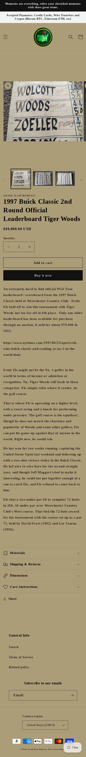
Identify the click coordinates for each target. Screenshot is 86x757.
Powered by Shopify (57, 749)
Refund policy (19, 667)
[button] (5, 37)
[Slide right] (81, 180)
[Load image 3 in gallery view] (65, 179)
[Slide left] (5, 180)
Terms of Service (21, 657)
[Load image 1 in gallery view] (21, 179)
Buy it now (43, 275)
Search (14, 647)
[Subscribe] (72, 695)
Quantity (9, 238)
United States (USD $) (41, 725)
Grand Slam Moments (37, 749)
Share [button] (12, 598)
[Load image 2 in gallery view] (43, 179)
